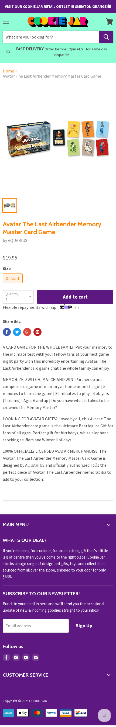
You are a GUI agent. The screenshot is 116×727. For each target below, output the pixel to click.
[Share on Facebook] (7, 332)
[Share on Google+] (27, 332)
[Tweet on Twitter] (17, 332)
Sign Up (84, 625)
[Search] (106, 37)
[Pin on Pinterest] (37, 332)
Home (8, 70)
